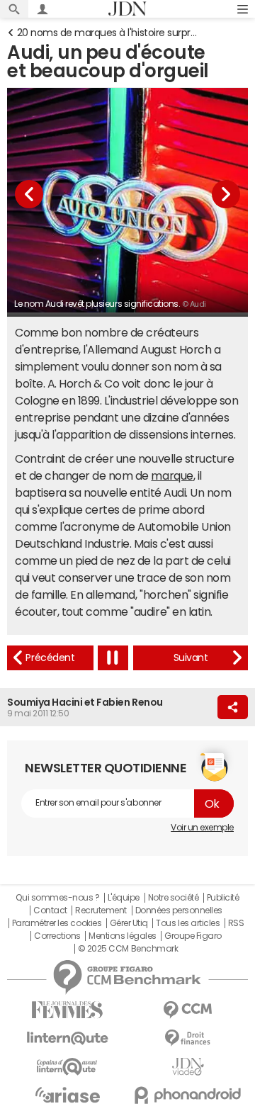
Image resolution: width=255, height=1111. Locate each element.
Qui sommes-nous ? (57, 897)
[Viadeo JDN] (188, 1067)
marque (172, 475)
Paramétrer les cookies (56, 923)
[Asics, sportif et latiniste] (190, 657)
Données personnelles (178, 910)
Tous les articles (188, 923)
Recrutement (101, 910)
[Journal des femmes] (67, 1010)
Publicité (223, 897)
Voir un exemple (202, 827)
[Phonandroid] (188, 1095)
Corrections (57, 936)
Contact (50, 910)
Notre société (173, 897)
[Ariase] (67, 1094)
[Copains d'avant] (67, 1067)
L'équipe (124, 897)
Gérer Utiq (129, 923)
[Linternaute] (67, 1038)
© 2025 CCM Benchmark (128, 948)
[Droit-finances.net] (188, 1038)
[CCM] (188, 1010)
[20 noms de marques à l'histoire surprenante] (50, 657)
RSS (236, 923)
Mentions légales (122, 936)
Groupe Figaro (193, 936)
